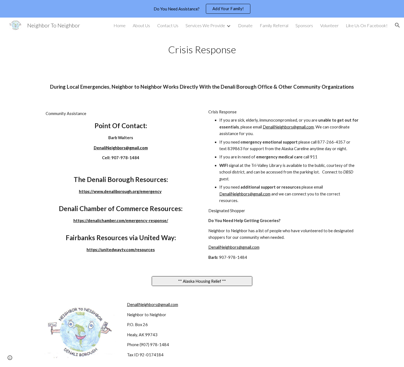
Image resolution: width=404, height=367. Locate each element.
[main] (202, 49)
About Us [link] (141, 25)
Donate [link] (245, 25)
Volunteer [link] (329, 25)
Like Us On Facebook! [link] (367, 25)
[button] (397, 25)
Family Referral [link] (274, 25)
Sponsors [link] (304, 25)
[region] (202, 9)
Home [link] (120, 25)
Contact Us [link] (167, 25)
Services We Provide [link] (205, 25)
